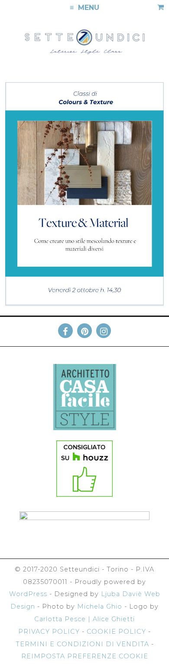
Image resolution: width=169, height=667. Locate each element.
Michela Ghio (99, 606)
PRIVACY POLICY (49, 631)
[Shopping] (160, 8)
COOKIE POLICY (116, 631)
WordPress (28, 594)
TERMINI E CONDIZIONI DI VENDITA (82, 644)
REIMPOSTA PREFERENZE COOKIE (84, 656)
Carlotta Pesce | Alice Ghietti (84, 619)
